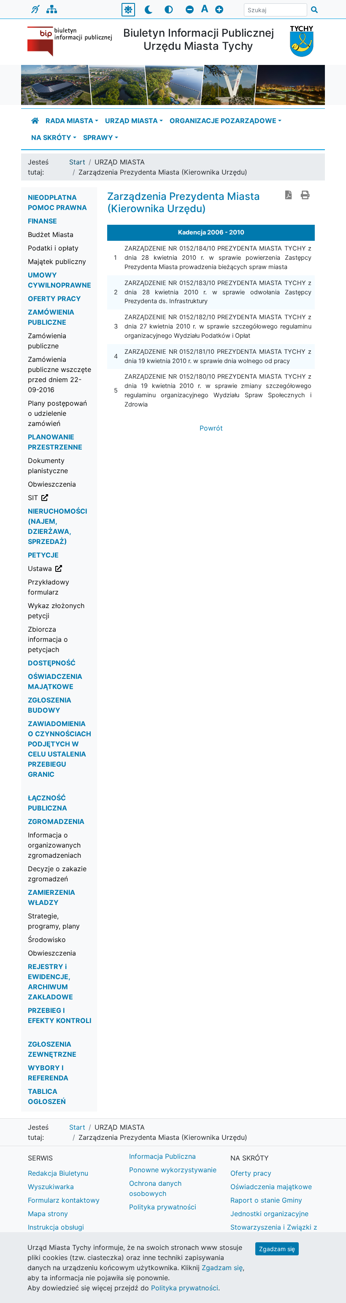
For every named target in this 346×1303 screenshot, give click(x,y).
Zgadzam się (277, 1248)
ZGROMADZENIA (56, 821)
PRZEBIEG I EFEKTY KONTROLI (59, 1015)
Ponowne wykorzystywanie (172, 1170)
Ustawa (63, 568)
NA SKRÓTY (51, 137)
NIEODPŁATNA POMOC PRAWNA (57, 202)
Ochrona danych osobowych (155, 1188)
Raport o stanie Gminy (266, 1200)
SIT (63, 497)
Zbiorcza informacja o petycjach (48, 639)
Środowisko (47, 939)
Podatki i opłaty (53, 248)
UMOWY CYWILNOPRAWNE (59, 280)
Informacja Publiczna (162, 1156)
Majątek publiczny (57, 261)
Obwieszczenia (52, 484)
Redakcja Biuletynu (58, 1173)
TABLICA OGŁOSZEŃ (47, 1096)
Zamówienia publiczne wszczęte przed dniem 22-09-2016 (59, 374)
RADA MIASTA (69, 120)
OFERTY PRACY (54, 298)
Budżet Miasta (50, 234)
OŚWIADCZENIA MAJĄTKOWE (55, 681)
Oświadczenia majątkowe (271, 1186)
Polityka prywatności (162, 1207)
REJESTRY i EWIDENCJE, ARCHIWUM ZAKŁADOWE (50, 981)
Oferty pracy (250, 1173)
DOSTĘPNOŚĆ (52, 663)
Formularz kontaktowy (64, 1200)
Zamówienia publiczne (47, 340)
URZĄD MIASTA (131, 120)
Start (77, 162)
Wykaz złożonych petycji (56, 610)
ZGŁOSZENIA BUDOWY (49, 705)
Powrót (211, 428)
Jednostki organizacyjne (269, 1213)
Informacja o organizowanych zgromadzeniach (54, 845)
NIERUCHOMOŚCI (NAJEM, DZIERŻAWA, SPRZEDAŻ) (57, 526)
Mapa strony (48, 1213)
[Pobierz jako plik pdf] (288, 195)
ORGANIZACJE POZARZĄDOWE (223, 120)
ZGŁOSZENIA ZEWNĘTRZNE (52, 1049)
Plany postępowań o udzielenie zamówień (57, 413)
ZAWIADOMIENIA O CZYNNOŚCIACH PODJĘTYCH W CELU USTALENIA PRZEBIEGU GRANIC (59, 748)
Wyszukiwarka (51, 1186)
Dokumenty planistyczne (48, 465)
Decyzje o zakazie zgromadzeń (57, 873)
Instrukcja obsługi (56, 1227)
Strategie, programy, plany (54, 921)
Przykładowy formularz (48, 587)
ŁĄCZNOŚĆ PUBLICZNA (47, 803)
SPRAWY (98, 137)
